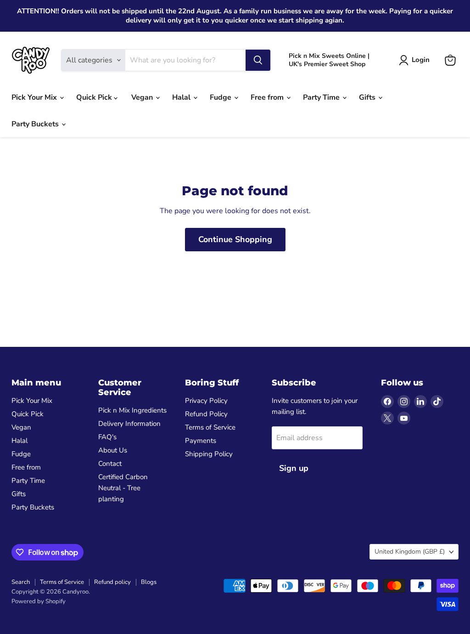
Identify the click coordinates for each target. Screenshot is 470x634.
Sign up (293, 468)
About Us (112, 450)
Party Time (322, 97)
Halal (182, 97)
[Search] (258, 60)
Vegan (143, 97)
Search (20, 582)
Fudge (221, 97)
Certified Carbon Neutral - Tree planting (123, 488)
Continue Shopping (235, 239)
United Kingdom (410, 551)
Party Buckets (36, 124)
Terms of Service (210, 427)
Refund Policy (206, 414)
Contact (110, 463)
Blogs (149, 582)
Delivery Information (129, 423)
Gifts (368, 97)
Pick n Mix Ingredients (132, 410)
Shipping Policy (209, 454)
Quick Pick (95, 97)
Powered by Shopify (38, 601)
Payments (200, 440)
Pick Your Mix (35, 97)
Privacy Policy (206, 400)
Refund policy (112, 582)
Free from (268, 97)
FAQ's (107, 437)
